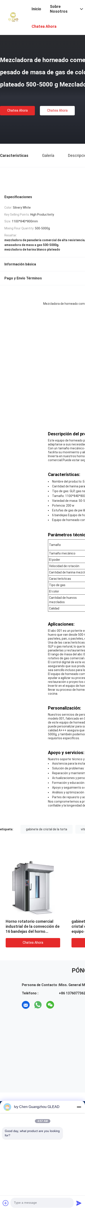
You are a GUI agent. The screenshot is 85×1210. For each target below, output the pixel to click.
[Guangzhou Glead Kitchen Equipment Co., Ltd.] (13, 17)
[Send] (78, 1203)
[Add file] (6, 1203)
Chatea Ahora (17, 110)
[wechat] (50, 1005)
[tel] (62, 1005)
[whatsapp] (38, 1005)
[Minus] (79, 1107)
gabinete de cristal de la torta (46, 829)
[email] (26, 1005)
